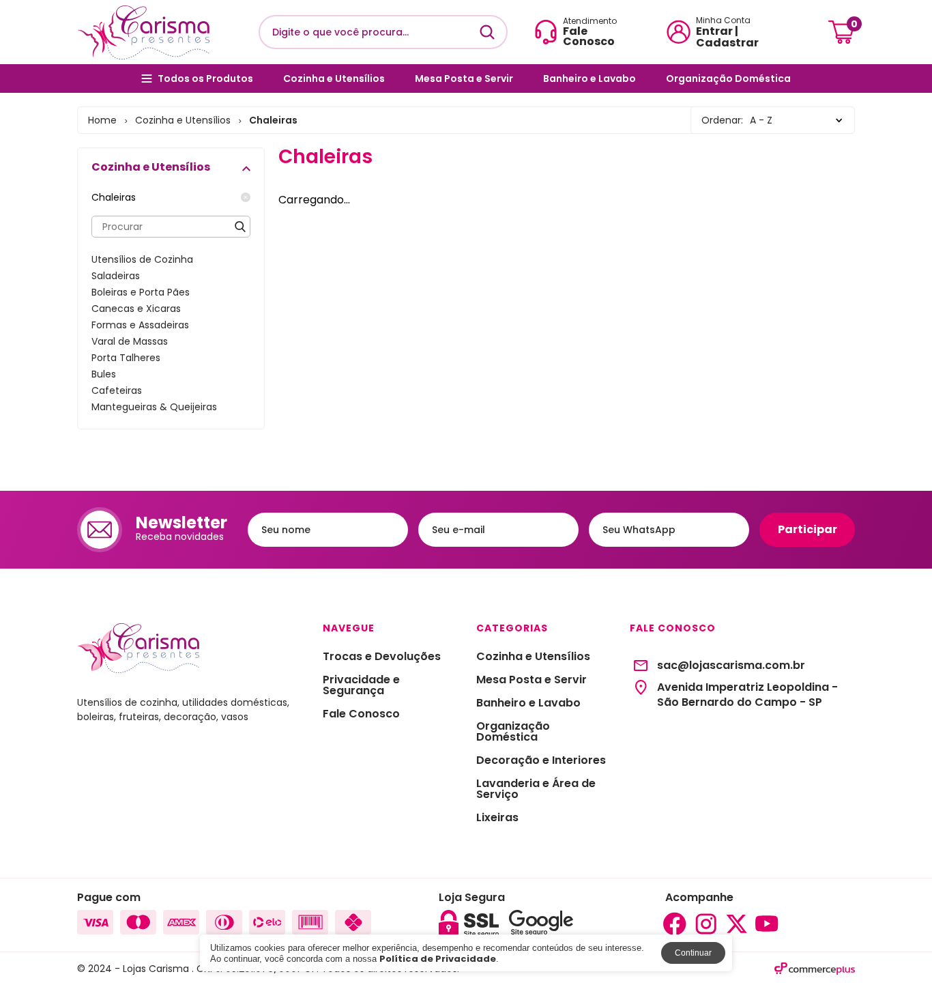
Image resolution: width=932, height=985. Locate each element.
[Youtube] (767, 923)
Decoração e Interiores (541, 760)
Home (102, 120)
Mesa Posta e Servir (464, 78)
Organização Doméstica (728, 78)
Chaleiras (113, 197)
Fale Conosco (361, 714)
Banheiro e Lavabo (589, 78)
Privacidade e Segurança (361, 685)
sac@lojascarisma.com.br (731, 665)
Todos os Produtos (205, 78)
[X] (736, 923)
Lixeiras (497, 817)
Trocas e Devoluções (382, 656)
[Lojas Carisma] (143, 32)
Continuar (693, 953)
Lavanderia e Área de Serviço (536, 789)
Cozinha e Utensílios (334, 78)
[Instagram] (705, 923)
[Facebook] (674, 923)
